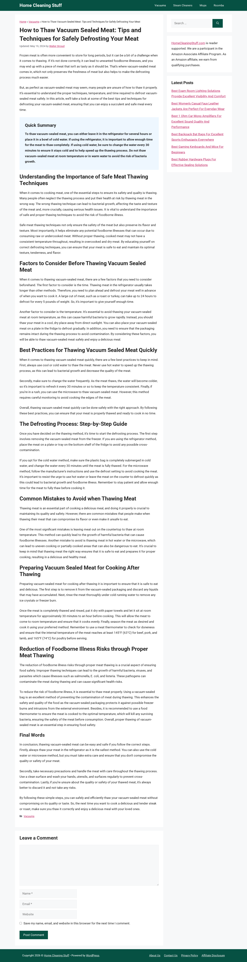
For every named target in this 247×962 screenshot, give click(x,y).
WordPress (92, 955)
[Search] (217, 23)
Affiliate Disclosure (213, 955)
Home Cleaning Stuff (41, 5)
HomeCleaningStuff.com (188, 43)
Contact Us (171, 955)
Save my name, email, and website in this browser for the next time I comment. (77, 923)
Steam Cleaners (182, 5)
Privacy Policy (189, 955)
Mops (203, 5)
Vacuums (160, 5)
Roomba (219, 5)
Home (23, 21)
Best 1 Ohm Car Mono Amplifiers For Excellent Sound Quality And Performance (196, 121)
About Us (154, 955)
